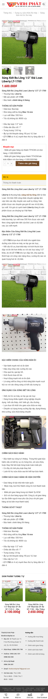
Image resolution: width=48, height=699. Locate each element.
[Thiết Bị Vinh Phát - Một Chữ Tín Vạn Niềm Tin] (24, 4)
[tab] (24, 177)
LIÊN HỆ (24, 692)
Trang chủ (7, 13)
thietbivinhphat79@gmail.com (19, 669)
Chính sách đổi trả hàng (36, 654)
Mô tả (5, 177)
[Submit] (43, 4)
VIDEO (18, 690)
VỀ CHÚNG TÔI (18, 688)
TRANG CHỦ (6, 688)
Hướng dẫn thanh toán (36, 641)
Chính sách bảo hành (35, 650)
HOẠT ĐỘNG (40, 688)
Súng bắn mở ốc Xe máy (30, 14)
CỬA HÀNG (30, 688)
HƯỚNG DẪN (27, 690)
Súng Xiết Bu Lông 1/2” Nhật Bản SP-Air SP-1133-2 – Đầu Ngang (12, 608)
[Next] (42, 42)
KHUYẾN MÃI (39, 690)
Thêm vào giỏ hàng (27, 163)
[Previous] (6, 42)
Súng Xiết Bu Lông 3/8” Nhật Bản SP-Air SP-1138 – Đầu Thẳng (36, 606)
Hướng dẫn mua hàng (35, 637)
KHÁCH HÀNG (9, 690)
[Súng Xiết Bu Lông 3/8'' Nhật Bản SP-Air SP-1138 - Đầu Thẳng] (35, 590)
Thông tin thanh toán (12, 183)
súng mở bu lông (28, 195)
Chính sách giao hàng (35, 645)
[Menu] (3, 4)
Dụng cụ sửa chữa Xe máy (26, 13)
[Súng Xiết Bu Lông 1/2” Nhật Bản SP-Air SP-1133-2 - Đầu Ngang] (12, 590)
